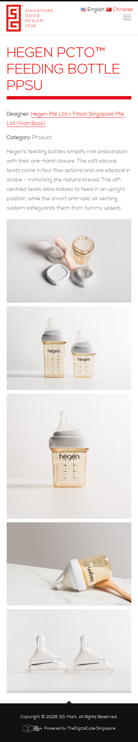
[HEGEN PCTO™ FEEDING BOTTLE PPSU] (69, 261)
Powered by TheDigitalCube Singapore (80, 728)
